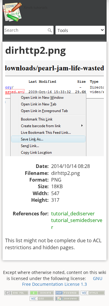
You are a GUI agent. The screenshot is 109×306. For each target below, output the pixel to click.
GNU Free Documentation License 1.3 (62, 281)
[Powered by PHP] (67, 292)
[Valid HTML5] (93, 292)
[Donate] (42, 292)
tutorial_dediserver (73, 213)
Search (50, 30)
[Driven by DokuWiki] (67, 298)
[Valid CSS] (42, 298)
